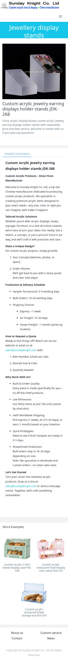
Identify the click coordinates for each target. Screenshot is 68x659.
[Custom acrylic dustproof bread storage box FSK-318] (34, 591)
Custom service (50, 633)
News (51, 638)
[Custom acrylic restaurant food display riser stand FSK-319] (50, 546)
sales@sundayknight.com (20, 350)
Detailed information (17, 153)
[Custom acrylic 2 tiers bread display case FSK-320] (17, 546)
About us (17, 633)
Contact (17, 638)
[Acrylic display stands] (30, 5)
